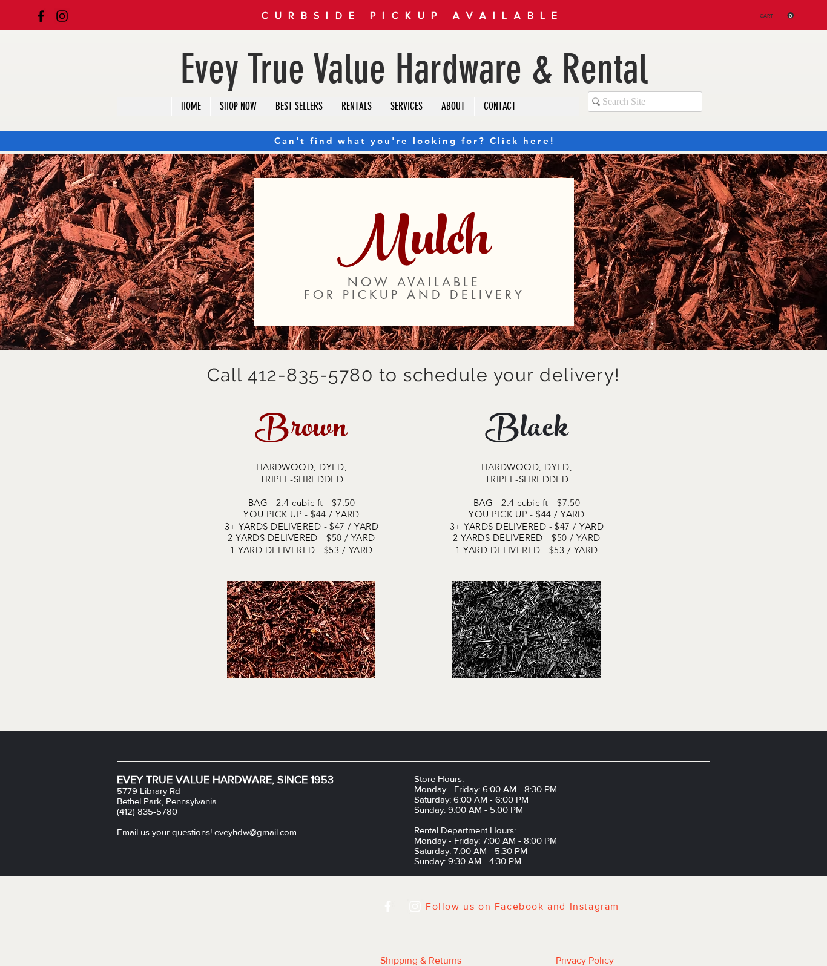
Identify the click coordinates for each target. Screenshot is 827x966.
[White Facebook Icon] (387, 906)
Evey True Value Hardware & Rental (414, 69)
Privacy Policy (585, 960)
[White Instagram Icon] (415, 906)
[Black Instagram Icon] (62, 16)
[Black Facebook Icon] (40, 16)
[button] (777, 15)
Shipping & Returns (420, 960)
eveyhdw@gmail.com (255, 832)
